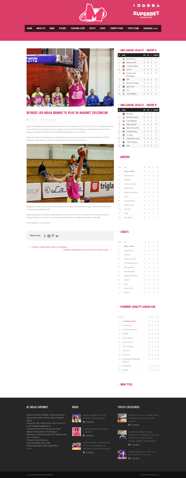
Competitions (116, 28)
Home (29, 28)
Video (102, 28)
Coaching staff (78, 28)
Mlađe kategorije (49, 120)
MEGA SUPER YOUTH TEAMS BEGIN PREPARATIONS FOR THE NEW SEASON (143, 418)
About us (41, 28)
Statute (29, 448)
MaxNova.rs (154, 475)
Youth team (133, 28)
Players (62, 28)
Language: (148, 28)
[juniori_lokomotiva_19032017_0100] (70, 77)
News (52, 28)
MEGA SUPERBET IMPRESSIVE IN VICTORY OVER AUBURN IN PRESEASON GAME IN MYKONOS (97, 445)
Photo (92, 28)
